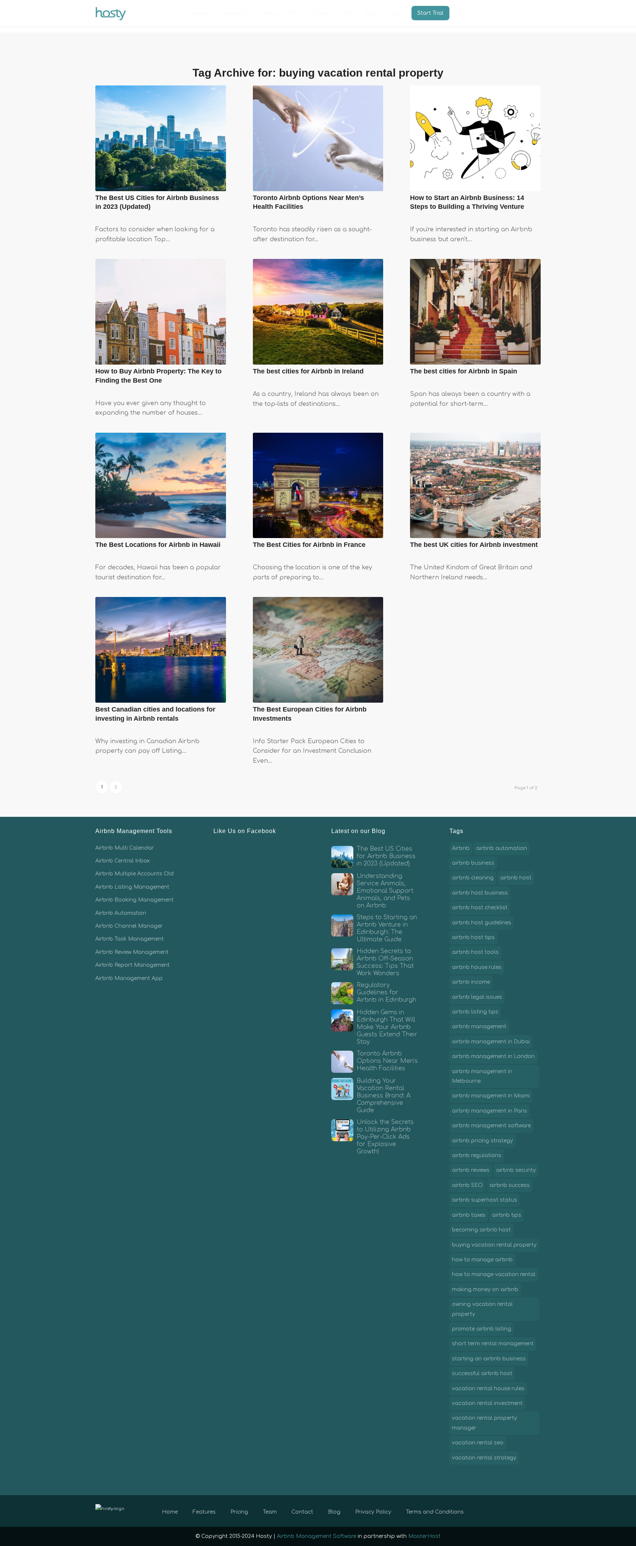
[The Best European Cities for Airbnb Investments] (318, 650)
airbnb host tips (473, 937)
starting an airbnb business (489, 1358)
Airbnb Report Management (132, 965)
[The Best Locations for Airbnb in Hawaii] (160, 485)
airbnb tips (506, 1215)
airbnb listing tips (475, 1012)
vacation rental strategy (484, 1458)
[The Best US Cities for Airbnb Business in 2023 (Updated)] (160, 138)
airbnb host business (480, 893)
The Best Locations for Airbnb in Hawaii (157, 544)
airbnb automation (501, 848)
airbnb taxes (468, 1215)
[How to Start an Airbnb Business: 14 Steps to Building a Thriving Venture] (475, 138)
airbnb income (471, 982)
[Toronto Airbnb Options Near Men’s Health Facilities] (318, 138)
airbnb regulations (476, 1155)
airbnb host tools (475, 952)
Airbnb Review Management (132, 952)
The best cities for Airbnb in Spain (463, 371)
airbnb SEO (467, 1185)
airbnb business (473, 863)
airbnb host (515, 878)
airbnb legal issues (477, 997)
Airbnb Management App (129, 978)
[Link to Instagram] (524, 1510)
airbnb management (479, 1026)
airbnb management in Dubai (491, 1041)
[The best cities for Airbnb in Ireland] (318, 312)
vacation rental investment (487, 1403)
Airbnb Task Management (129, 939)
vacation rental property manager (484, 1422)
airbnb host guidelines (481, 922)
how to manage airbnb (482, 1259)
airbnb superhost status (484, 1200)
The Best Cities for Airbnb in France (309, 544)
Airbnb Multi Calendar (124, 848)
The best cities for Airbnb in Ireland (308, 371)
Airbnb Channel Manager (129, 926)
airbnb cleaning (473, 878)
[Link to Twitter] (513, 1510)
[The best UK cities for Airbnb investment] (475, 485)
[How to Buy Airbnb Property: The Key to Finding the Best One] (160, 312)
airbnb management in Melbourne (482, 1076)
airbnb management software (491, 1125)
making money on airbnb (485, 1289)
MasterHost (424, 1536)
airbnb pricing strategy (482, 1140)
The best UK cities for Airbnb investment (474, 544)
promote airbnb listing (481, 1329)
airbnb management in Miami (491, 1096)
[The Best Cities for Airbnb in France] (318, 485)
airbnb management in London (493, 1056)
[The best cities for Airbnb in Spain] (475, 312)
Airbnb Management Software (316, 1536)
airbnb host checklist (480, 907)
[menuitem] (197, 13)
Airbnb (461, 848)
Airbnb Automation (120, 913)
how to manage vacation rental (494, 1274)
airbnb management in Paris (489, 1111)
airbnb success (510, 1185)
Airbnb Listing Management (132, 887)
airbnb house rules (477, 967)
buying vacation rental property (494, 1245)
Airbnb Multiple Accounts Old (134, 873)
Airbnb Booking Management (134, 900)
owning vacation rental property (482, 1309)
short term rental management (493, 1343)
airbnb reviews (471, 1170)
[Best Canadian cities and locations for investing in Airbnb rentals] (160, 650)
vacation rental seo (478, 1442)
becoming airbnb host (481, 1230)
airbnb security (516, 1170)
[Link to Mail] (535, 1510)
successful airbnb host (482, 1373)
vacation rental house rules (488, 1388)
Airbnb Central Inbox (122, 861)
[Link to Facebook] (502, 1510)
